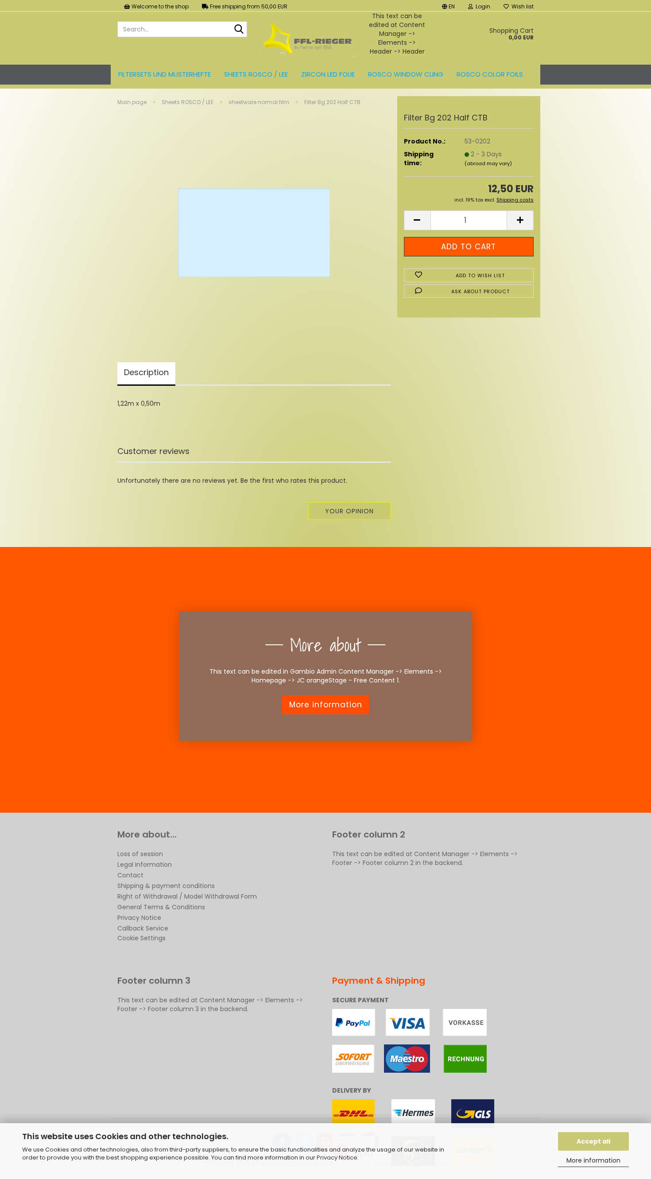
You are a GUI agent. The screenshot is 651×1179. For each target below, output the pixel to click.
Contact (130, 875)
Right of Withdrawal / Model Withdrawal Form (187, 896)
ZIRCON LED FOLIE (328, 74)
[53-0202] (254, 223)
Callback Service (142, 928)
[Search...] (238, 30)
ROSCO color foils (490, 74)
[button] (448, 5)
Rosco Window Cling (405, 74)
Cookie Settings (141, 938)
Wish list (521, 6)
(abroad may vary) (488, 163)
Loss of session (140, 853)
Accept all (593, 1141)
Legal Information (144, 864)
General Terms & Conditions (161, 907)
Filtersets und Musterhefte (164, 74)
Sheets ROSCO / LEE (256, 74)
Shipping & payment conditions (166, 885)
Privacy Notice (337, 1157)
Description (146, 372)
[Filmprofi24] (307, 38)
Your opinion (349, 511)
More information (593, 1160)
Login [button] (481, 6)
